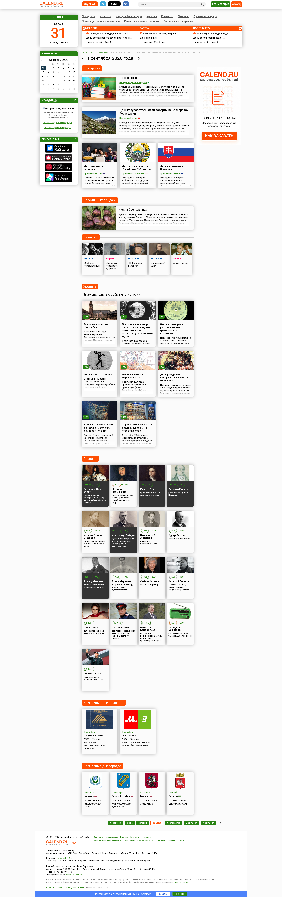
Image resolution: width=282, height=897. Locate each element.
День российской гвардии (207, 37)
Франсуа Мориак (93, 581)
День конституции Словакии (171, 168)
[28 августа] (103, 823)
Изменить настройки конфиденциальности (65, 888)
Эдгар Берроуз (177, 535)
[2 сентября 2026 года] (139, 58)
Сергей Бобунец (93, 673)
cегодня (143, 823)
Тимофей (156, 258)
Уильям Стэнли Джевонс (93, 536)
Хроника (152, 16)
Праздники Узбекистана (134, 173)
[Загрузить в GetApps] (59, 177)
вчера (130, 823)
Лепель (173, 796)
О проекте (98, 837)
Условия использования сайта (107, 841)
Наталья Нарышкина (119, 490)
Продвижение (111, 837)
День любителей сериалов (94, 168)
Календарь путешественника (142, 21)
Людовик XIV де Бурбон (93, 490)
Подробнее (163, 894)
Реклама (124, 837)
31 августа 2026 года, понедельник (108, 33)
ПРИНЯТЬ (179, 894)
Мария (110, 258)
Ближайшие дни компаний (103, 703)
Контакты (134, 837)
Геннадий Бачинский (174, 628)
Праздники (88, 16)
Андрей (88, 258)
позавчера (115, 823)
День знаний (147, 37)
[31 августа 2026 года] (82, 58)
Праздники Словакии (170, 173)
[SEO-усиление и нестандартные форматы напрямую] (219, 144)
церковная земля (177, 803)
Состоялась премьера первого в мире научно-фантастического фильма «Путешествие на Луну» (137, 330)
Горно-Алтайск (121, 796)
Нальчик (89, 796)
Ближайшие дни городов (102, 766)
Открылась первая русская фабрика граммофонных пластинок (171, 329)
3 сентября (191, 823)
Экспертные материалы (178, 21)
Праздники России (128, 118)
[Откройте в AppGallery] (59, 167)
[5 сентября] (220, 823)
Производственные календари (101, 21)
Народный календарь (129, 16)
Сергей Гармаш (121, 627)
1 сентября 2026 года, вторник (159, 33)
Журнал (90, 4)
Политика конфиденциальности (169, 841)
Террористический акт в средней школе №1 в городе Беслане (137, 427)
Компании (167, 16)
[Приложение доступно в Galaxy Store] (59, 158)
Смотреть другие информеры (57, 128)
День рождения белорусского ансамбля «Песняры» (174, 377)
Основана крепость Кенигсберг (96, 326)
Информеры (147, 837)
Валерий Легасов (178, 581)
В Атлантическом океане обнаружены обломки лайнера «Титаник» (99, 427)
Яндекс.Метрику (143, 894)
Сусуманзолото (93, 735)
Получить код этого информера (57, 123)
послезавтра (173, 823)
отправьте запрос (180, 882)
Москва (144, 796)
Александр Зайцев (123, 535)
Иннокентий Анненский (147, 536)
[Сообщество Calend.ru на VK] (126, 4)
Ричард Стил (148, 489)
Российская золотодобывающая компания (94, 745)
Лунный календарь (205, 16)
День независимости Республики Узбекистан (136, 168)
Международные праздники (133, 82)
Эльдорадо (129, 735)
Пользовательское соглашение (138, 841)
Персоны (183, 16)
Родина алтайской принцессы (121, 805)
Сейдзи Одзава (149, 581)
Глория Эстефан (93, 627)
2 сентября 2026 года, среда (212, 33)
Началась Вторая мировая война (132, 376)
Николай (133, 258)
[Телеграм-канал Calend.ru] (103, 4)
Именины (105, 16)
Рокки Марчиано (122, 581)
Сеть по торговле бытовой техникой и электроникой (136, 744)
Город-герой (146, 803)
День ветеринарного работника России (108, 37)
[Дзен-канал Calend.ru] (114, 4)
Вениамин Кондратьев (147, 628)
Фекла (177, 258)
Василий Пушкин (178, 489)
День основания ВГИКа (98, 374)
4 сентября (208, 823)
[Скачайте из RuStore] (59, 148)
